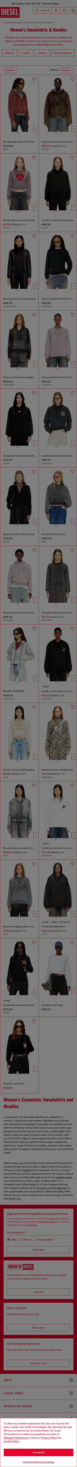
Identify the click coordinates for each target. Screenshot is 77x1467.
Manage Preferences (16, 1437)
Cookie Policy (11, 1441)
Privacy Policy (49, 1437)
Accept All (38, 1452)
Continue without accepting (38, 1461)
